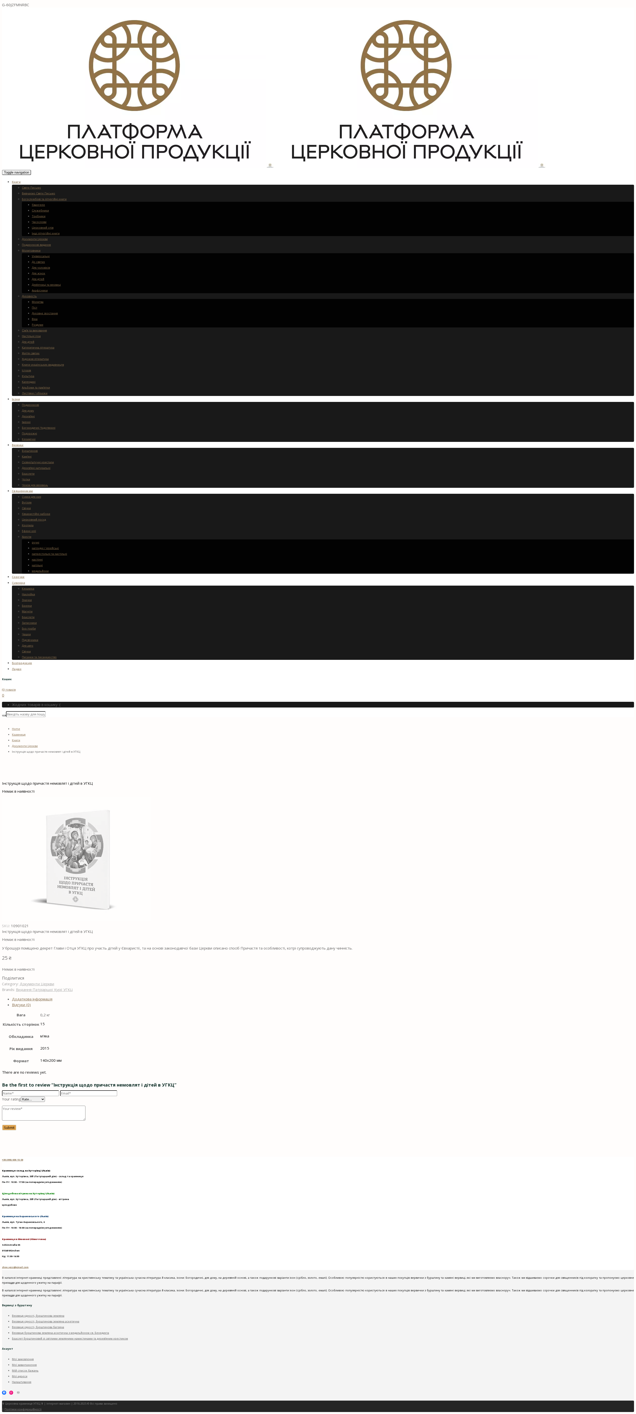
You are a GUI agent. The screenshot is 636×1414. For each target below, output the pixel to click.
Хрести (26, 536)
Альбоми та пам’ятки (36, 387)
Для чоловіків (41, 267)
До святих (38, 262)
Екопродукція (22, 663)
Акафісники (40, 290)
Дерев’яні (28, 416)
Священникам (22, 491)
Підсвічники (30, 640)
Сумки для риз (31, 496)
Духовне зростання (45, 313)
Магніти (27, 611)
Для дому (28, 410)
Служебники (40, 210)
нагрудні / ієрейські (45, 548)
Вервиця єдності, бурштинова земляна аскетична (45, 1321)
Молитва (37, 302)
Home (16, 729)
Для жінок (38, 273)
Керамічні (29, 439)
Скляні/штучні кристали (38, 462)
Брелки (27, 605)
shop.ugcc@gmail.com (15, 1267)
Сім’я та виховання (34, 330)
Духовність (29, 296)
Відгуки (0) (21, 1004)
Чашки (26, 634)
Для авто (27, 645)
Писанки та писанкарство (39, 657)
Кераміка (28, 588)
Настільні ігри (31, 336)
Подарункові (30, 405)
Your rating (11, 1098)
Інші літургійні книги (46, 233)
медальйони (40, 571)
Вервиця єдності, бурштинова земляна (38, 1315)
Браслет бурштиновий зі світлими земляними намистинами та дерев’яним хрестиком (70, 1338)
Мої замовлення (23, 1359)
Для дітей (38, 279)
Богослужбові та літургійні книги (44, 199)
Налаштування (21, 1382)
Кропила (28, 525)
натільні (37, 565)
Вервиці (18, 445)
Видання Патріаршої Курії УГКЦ (44, 989)
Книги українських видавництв (43, 364)
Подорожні (29, 433)
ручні (35, 542)
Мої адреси (19, 1376)
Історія (26, 370)
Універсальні (41, 256)
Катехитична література (38, 347)
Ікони (16, 399)
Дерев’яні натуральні (36, 468)
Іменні (26, 422)
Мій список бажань (25, 1370)
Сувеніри (18, 583)
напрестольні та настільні (49, 554)
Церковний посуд (34, 519)
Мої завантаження (24, 1365)
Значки (27, 600)
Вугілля (27, 502)
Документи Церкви (35, 239)
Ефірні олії (29, 531)
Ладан (16, 669)
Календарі (29, 382)
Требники (38, 216)
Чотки (26, 479)
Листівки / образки (34, 393)
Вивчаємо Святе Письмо (38, 193)
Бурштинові (30, 451)
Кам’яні (27, 456)
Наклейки (28, 594)
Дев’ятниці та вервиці (46, 284)
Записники (29, 623)
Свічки (26, 508)
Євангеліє (38, 205)
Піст (34, 307)
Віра (35, 319)
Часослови (39, 222)
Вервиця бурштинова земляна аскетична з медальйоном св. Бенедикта (60, 1333)
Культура (28, 376)
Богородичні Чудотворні (38, 427)
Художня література (35, 359)
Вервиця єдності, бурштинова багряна (38, 1327)
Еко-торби (29, 628)
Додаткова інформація (32, 998)
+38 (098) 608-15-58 (12, 1159)
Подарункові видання (36, 245)
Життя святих (31, 353)
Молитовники (31, 250)
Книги (16, 182)
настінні (37, 559)
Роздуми (37, 324)
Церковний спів (42, 227)
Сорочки (18, 577)
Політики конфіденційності (22, 1409)
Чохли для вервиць (35, 485)
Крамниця (19, 734)
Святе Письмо (31, 187)
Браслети (28, 473)
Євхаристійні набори (36, 514)
